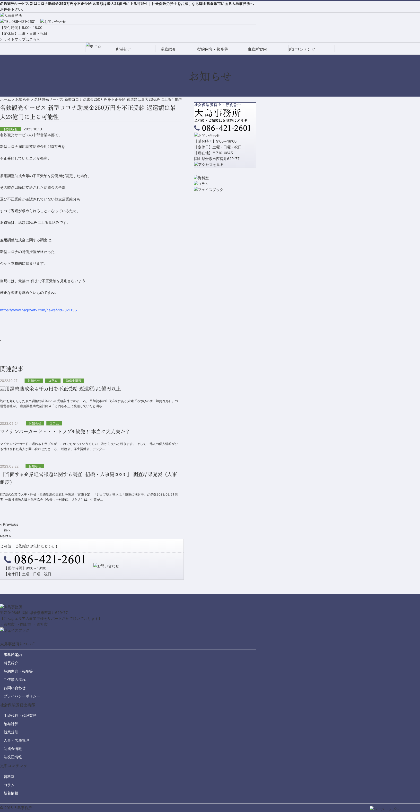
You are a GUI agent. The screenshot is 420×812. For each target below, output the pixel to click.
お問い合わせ (15, 688)
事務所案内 (257, 49)
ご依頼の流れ (15, 679)
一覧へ (5, 530)
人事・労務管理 (16, 740)
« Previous (9, 524)
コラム (9, 785)
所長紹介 (123, 49)
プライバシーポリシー (22, 696)
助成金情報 (13, 748)
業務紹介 (168, 49)
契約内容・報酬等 (212, 49)
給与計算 (11, 724)
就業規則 (11, 732)
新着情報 (11, 793)
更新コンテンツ (301, 49)
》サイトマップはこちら (20, 39)
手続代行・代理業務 (20, 715)
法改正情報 (13, 757)
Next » (5, 536)
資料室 (9, 776)
